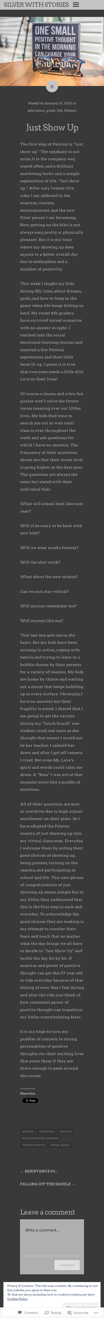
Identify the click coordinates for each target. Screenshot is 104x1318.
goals (50, 110)
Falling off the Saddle (45, 1184)
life (59, 110)
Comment (67, 1265)
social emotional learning (40, 1138)
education (36, 110)
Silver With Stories (36, 4)
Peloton (70, 110)
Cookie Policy (17, 1299)
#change (28, 1131)
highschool (46, 1131)
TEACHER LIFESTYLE (33, 1145)
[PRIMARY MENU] (76, 5)
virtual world (60, 1145)
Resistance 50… (41, 1171)
